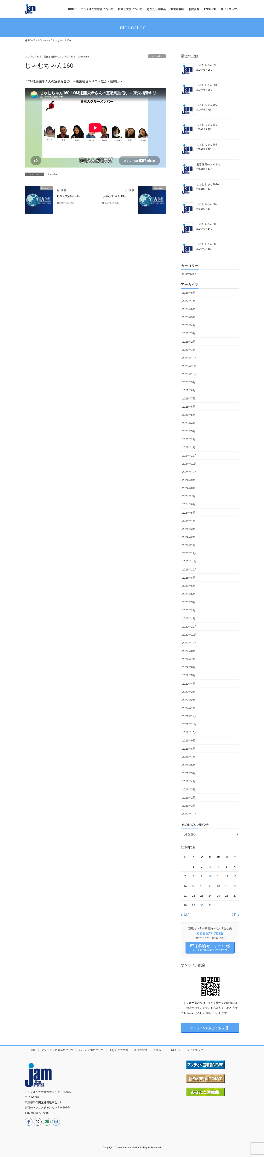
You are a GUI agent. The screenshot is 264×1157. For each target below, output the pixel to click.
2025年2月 (188, 439)
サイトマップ (195, 1050)
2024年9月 (188, 479)
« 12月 (185, 914)
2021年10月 (189, 732)
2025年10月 (189, 374)
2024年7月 (188, 496)
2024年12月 (189, 455)
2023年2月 (188, 610)
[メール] (47, 1122)
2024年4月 (188, 520)
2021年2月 (188, 797)
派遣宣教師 (140, 1050)
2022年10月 (189, 642)
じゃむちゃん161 (114, 196)
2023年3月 (188, 602)
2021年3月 (188, 789)
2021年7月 (188, 756)
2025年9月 (188, 382)
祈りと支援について (91, 1050)
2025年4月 (188, 423)
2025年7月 (188, 398)
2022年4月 (188, 683)
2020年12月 (189, 813)
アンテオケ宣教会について (57, 1050)
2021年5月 (188, 773)
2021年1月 (188, 805)
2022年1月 (188, 708)
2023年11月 (189, 561)
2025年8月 (188, 390)
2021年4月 (188, 781)
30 (201, 905)
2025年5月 (188, 414)
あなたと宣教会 (118, 1050)
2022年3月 (188, 691)
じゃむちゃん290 (206, 104)
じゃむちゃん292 (206, 65)
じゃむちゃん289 (206, 124)
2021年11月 (189, 724)
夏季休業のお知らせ (208, 164)
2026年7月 (188, 300)
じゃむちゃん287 (206, 204)
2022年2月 (188, 699)
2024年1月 (188, 545)
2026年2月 (188, 341)
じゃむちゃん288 (206, 144)
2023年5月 (188, 593)
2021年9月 (188, 740)
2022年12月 (189, 626)
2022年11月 (189, 634)
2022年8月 (188, 650)
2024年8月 (188, 488)
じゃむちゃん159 (68, 196)
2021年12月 (189, 716)
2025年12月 (189, 357)
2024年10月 (189, 471)
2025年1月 (188, 447)
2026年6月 (188, 308)
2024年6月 (188, 504)
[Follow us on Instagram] (56, 1122)
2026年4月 (188, 325)
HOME (32, 1050)
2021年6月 (188, 764)
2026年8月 (188, 292)
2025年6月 (188, 406)
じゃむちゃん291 (206, 84)
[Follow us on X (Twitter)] (38, 1122)
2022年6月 (188, 667)
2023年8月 (188, 577)
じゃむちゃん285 (206, 243)
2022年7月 (188, 659)
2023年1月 (188, 618)
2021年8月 (188, 748)
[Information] (39, 199)
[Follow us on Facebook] (28, 1122)
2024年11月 (189, 463)
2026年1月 (188, 349)
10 (210, 876)
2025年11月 (189, 366)
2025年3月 (188, 431)
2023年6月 (188, 585)
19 (226, 886)
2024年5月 (188, 512)
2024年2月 (188, 537)
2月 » (235, 914)
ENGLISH (175, 1050)
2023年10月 (189, 569)
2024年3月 (188, 528)
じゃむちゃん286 (206, 224)
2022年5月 (188, 675)
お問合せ (158, 1050)
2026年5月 (188, 317)
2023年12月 (189, 553)
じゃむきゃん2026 (207, 184)
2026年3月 (188, 333)
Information (157, 56)
